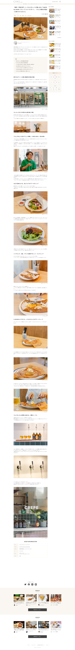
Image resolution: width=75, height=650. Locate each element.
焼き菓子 (15, 15)
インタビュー (53, 87)
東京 (20, 15)
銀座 (55, 78)
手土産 (53, 82)
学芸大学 (23, 15)
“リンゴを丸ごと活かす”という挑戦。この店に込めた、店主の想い (25, 64)
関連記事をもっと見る (37, 609)
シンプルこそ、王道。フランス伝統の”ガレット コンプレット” (24, 67)
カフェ (25, 15)
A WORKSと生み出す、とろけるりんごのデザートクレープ (24, 69)
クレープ (18, 15)
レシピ (56, 90)
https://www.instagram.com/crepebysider (24, 546)
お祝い (59, 82)
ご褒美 (56, 82)
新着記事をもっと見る (37, 636)
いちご (53, 90)
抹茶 (50, 87)
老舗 (56, 87)
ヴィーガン (59, 87)
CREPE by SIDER (29, 15)
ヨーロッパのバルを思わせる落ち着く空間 (22, 62)
